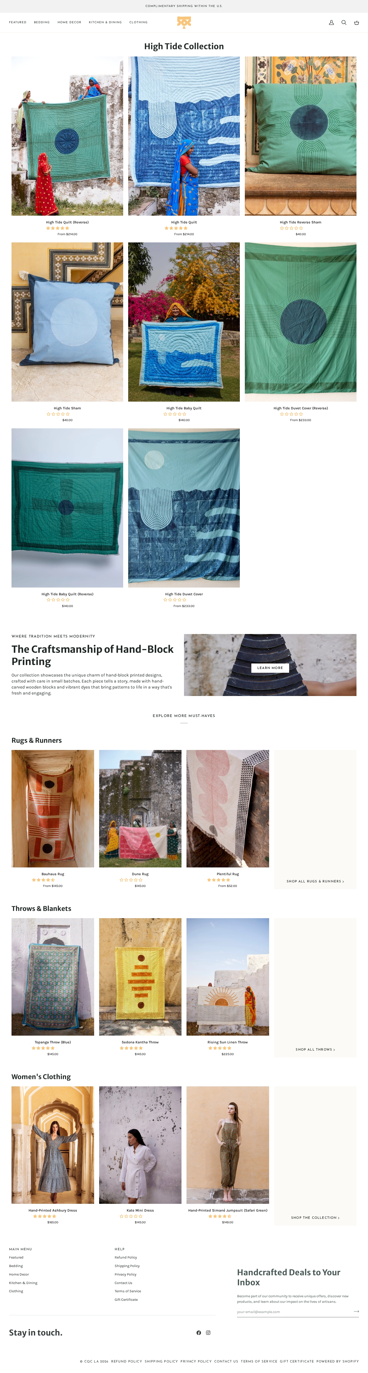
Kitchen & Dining (23, 1283)
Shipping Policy (127, 1266)
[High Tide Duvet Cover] (184, 508)
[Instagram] (208, 1333)
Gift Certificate (126, 1300)
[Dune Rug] (140, 809)
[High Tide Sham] (67, 322)
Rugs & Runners (37, 740)
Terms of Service (128, 1291)
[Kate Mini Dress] (140, 1145)
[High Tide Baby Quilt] (184, 322)
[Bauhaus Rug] (53, 809)
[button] (19, 23)
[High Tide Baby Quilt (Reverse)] (67, 508)
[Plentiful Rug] (228, 809)
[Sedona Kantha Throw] (140, 977)
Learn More (270, 668)
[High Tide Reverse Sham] (300, 136)
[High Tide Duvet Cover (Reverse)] (300, 322)
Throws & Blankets (41, 908)
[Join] (355, 1311)
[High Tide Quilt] (184, 136)
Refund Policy (126, 1257)
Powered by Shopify (337, 1361)
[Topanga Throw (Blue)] (53, 977)
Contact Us (123, 1283)
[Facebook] (199, 1333)
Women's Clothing (41, 1077)
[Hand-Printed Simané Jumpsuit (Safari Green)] (228, 1145)
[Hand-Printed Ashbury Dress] (53, 1145)
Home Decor (19, 1274)
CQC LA (91, 1361)
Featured (16, 1257)
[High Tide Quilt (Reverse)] (67, 136)
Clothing (16, 1291)
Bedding (16, 1266)
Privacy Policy (125, 1274)
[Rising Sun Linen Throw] (228, 977)
